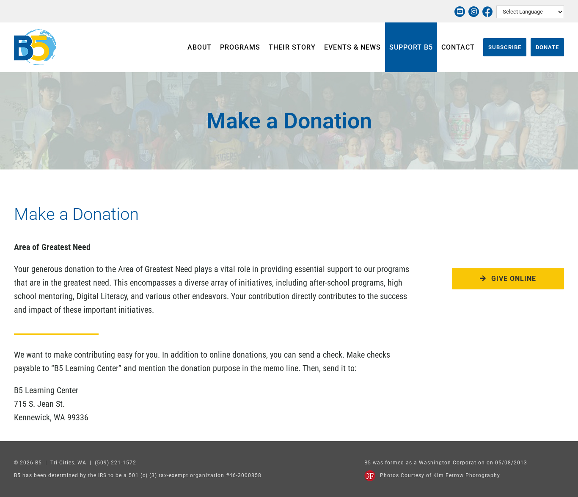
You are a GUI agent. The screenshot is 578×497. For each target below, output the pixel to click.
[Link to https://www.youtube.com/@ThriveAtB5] (459, 11)
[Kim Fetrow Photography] (370, 474)
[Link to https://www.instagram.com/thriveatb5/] (473, 11)
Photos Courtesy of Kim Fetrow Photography (440, 475)
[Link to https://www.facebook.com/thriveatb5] (487, 11)
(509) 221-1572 (115, 463)
